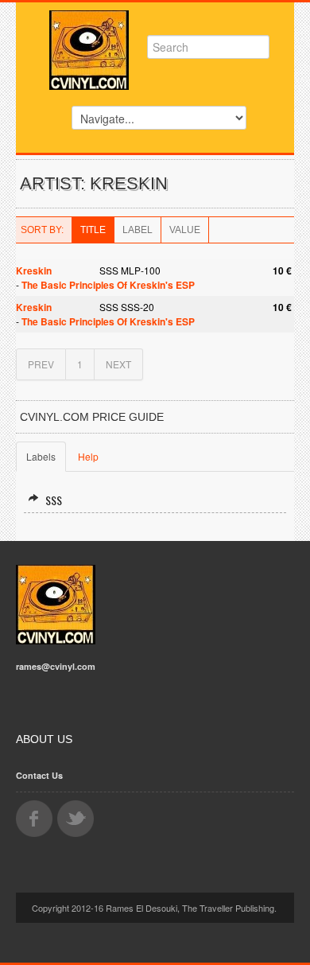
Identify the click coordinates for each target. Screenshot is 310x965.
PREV (41, 364)
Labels (41, 456)
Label (137, 229)
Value (184, 229)
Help (88, 456)
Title (93, 229)
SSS (53, 500)
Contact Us (39, 775)
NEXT (118, 364)
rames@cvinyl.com (55, 666)
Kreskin (34, 270)
